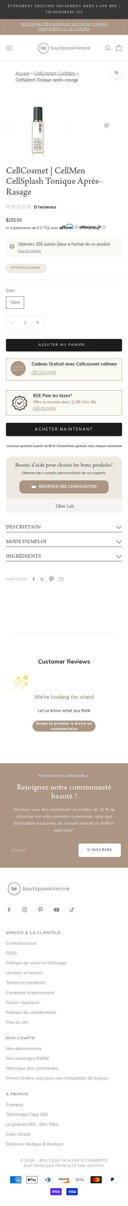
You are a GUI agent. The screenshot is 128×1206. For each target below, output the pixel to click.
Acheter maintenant (64, 429)
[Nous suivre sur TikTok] (72, 910)
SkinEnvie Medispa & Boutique (34, 1144)
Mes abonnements (23, 1048)
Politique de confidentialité (31, 1012)
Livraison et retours (24, 972)
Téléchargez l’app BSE (27, 1114)
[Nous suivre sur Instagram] (24, 910)
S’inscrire (100, 850)
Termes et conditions (26, 982)
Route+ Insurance (23, 1002)
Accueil (22, 73)
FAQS (11, 953)
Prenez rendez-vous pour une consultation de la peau (57, 1078)
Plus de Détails (29, 251)
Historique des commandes (32, 1068)
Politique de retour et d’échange (36, 963)
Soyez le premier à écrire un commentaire (64, 726)
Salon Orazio (18, 1134)
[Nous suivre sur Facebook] (9, 910)
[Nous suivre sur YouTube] (57, 910)
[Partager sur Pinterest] (51, 579)
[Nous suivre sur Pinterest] (40, 909)
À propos (14, 1104)
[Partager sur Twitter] (42, 579)
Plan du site (17, 1022)
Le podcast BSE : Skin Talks (32, 1124)
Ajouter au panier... (64, 345)
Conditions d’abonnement (30, 992)
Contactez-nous (21, 943)
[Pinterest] (108, 125)
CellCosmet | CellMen (55, 73)
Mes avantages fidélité (27, 1058)
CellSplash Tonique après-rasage (46, 80)
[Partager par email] (61, 579)
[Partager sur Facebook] (33, 579)
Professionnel (26, 268)
